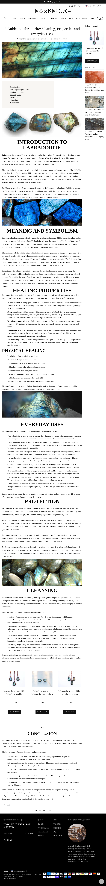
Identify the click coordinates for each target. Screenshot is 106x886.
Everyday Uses (15, 95)
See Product (15, 712)
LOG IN (41, 824)
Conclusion (14, 103)
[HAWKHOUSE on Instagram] (72, 6)
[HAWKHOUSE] (53, 11)
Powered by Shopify (10, 878)
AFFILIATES (43, 832)
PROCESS (57, 824)
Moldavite (38, 265)
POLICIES (57, 828)
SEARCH (41, 835)
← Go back (6, 805)
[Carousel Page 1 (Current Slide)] (41, 727)
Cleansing (14, 100)
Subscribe (29, 833)
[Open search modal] (5, 18)
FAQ (54, 832)
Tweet (36, 810)
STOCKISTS (57, 835)
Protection (14, 97)
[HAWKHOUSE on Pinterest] (75, 6)
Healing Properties (17, 92)
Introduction (15, 87)
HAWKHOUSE (19, 874)
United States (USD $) (94, 6)
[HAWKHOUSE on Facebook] (69, 6)
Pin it (50, 810)
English (80, 6)
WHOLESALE (43, 828)
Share (43, 810)
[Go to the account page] (97, 18)
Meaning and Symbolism (19, 90)
